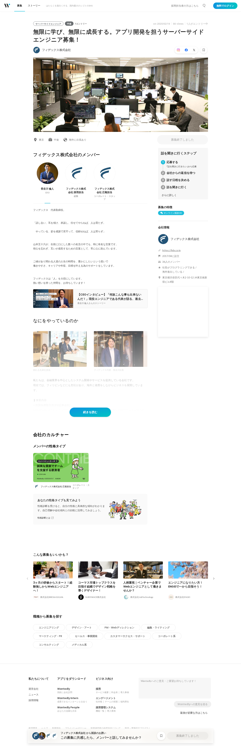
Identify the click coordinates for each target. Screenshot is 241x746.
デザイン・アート (82, 627)
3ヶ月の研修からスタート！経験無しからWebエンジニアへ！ (53, 587)
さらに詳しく (169, 195)
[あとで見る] (203, 50)
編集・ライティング (158, 627)
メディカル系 (79, 644)
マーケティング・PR (50, 636)
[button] (39, 679)
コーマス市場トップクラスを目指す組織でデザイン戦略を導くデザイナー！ (97, 587)
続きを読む (90, 412)
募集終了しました (182, 140)
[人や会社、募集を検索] (204, 5)
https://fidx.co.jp (171, 250)
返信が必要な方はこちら (194, 713)
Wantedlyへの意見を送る (192, 704)
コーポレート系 (167, 636)
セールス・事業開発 (86, 636)
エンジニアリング (49, 627)
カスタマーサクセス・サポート (127, 636)
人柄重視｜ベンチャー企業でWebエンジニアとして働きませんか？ (142, 587)
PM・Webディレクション (119, 627)
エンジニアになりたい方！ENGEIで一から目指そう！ (185, 585)
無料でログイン (225, 6)
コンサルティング (49, 644)
